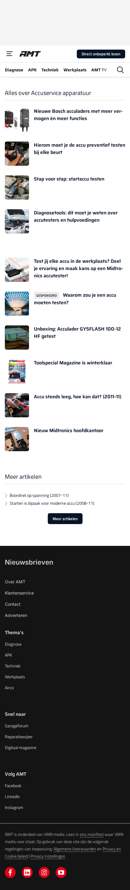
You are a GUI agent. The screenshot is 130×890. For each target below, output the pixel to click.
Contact (13, 604)
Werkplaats (15, 676)
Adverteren (16, 615)
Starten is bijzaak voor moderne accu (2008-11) (52, 503)
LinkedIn (12, 796)
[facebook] (10, 872)
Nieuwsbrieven (29, 562)
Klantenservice (19, 592)
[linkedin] (27, 872)
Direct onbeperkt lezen (101, 54)
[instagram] (44, 872)
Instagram (14, 807)
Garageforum (16, 725)
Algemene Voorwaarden (75, 849)
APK (8, 655)
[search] (120, 69)
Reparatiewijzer (19, 736)
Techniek (13, 666)
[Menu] (10, 54)
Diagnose (13, 644)
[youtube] (61, 872)
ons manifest (92, 834)
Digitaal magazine (20, 747)
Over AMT (15, 581)
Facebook (13, 785)
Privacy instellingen (48, 856)
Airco (9, 687)
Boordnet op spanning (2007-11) (39, 495)
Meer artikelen (65, 519)
